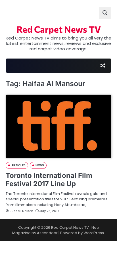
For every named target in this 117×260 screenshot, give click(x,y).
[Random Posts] (102, 65)
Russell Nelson (21, 211)
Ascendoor (47, 233)
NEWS (39, 165)
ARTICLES (18, 165)
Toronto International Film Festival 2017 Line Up (49, 179)
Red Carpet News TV (58, 29)
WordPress (93, 233)
